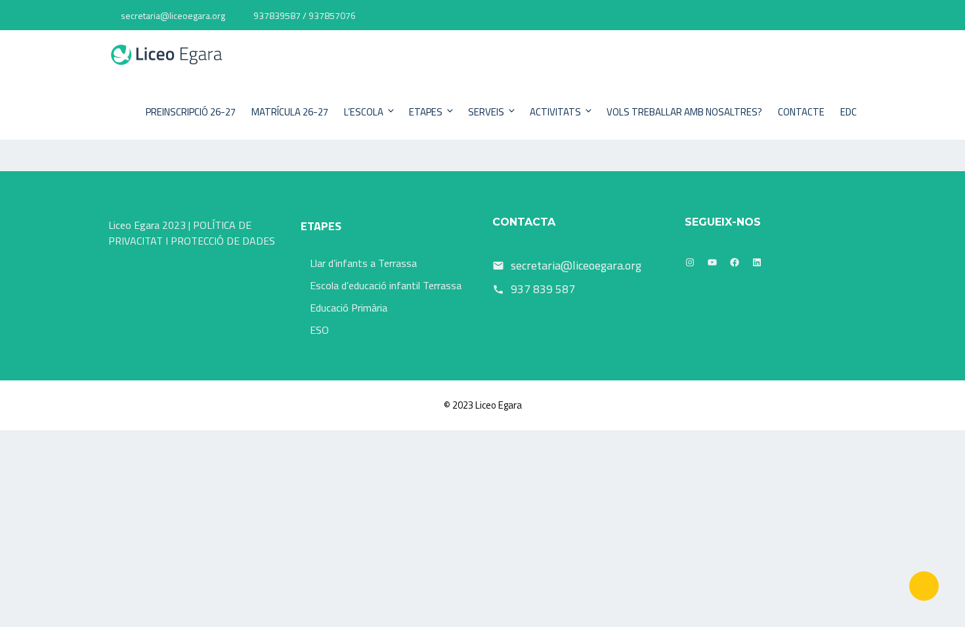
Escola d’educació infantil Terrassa (385, 285)
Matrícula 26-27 (289, 111)
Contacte (801, 111)
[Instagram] (690, 262)
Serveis (486, 111)
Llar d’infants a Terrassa (363, 263)
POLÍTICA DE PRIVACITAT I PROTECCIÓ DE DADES (191, 233)
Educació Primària (348, 307)
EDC (848, 111)
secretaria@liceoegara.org (173, 15)
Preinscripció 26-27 (191, 111)
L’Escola (363, 111)
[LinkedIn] (757, 262)
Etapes (425, 111)
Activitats (555, 111)
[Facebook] (734, 262)
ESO (319, 330)
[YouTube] (712, 262)
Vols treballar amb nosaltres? (684, 111)
